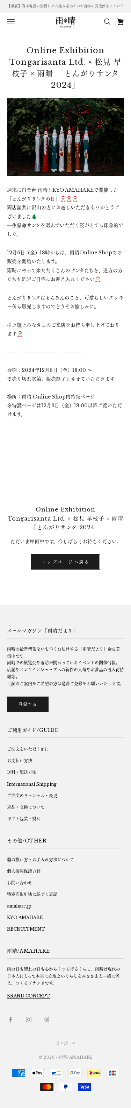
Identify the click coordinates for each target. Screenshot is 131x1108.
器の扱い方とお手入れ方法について (40, 859)
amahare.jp (19, 906)
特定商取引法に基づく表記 (32, 894)
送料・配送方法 (21, 772)
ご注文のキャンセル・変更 (32, 795)
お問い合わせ (19, 882)
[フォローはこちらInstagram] (28, 1019)
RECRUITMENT (26, 929)
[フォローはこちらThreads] (46, 1019)
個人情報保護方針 (24, 871)
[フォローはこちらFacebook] (10, 1019)
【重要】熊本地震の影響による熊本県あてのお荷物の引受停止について (65, 6)
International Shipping (32, 784)
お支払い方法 (19, 760)
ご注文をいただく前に (28, 749)
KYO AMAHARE (25, 917)
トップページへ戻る (65, 561)
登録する (28, 704)
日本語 (62, 1043)
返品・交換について (26, 807)
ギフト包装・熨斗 (24, 818)
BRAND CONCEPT (28, 995)
